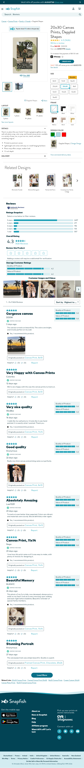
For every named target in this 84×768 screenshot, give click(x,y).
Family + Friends (25, 21)
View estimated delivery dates (61, 154)
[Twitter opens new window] (60, 736)
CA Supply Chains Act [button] (53, 758)
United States (55, 756)
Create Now (66, 61)
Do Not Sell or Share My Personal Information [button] (42, 761)
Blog (34, 718)
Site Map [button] (5, 758)
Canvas (4, 21)
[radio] (53, 134)
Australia (65, 756)
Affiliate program (40, 725)
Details (68, 49)
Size (52, 74)
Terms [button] (13, 758)
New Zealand (76, 756)
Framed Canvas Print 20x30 (37, 680)
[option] (7, 88)
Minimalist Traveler (17, 190)
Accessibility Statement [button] (72, 758)
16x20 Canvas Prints (55, 680)
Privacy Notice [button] (23, 758)
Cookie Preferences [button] (37, 758)
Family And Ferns (50, 190)
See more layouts (7, 122)
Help (34, 722)
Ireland (24, 756)
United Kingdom (42, 756)
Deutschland (8, 756)
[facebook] (60, 730)
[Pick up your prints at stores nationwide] (60, 716)
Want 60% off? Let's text (41, 730)
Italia (32, 756)
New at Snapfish (39, 715)
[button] (2, 8)
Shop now (59, 2)
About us (36, 711)
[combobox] (42, 15)
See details (54, 67)
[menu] (44, 100)
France (17, 756)
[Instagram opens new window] (66, 730)
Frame (53, 103)
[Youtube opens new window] (79, 730)
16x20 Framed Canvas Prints (26, 682)
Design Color (57, 130)
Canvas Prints (12, 21)
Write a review (57, 43)
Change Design (76, 143)
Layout (5, 106)
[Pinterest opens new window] (73, 730)
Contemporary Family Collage (67, 191)
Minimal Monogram (33, 190)
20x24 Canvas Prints (19, 680)
